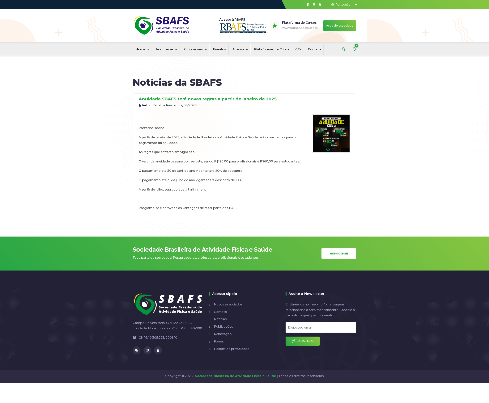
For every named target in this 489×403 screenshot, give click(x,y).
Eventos (219, 49)
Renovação (223, 334)
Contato (314, 49)
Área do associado (339, 25)
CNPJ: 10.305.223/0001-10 (157, 337)
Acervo (238, 49)
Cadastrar (305, 341)
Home (140, 49)
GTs (298, 49)
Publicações (193, 49)
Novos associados (228, 304)
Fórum (219, 341)
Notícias (220, 319)
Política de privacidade (231, 349)
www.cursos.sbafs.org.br (300, 28)
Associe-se (164, 49)
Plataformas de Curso (271, 49)
